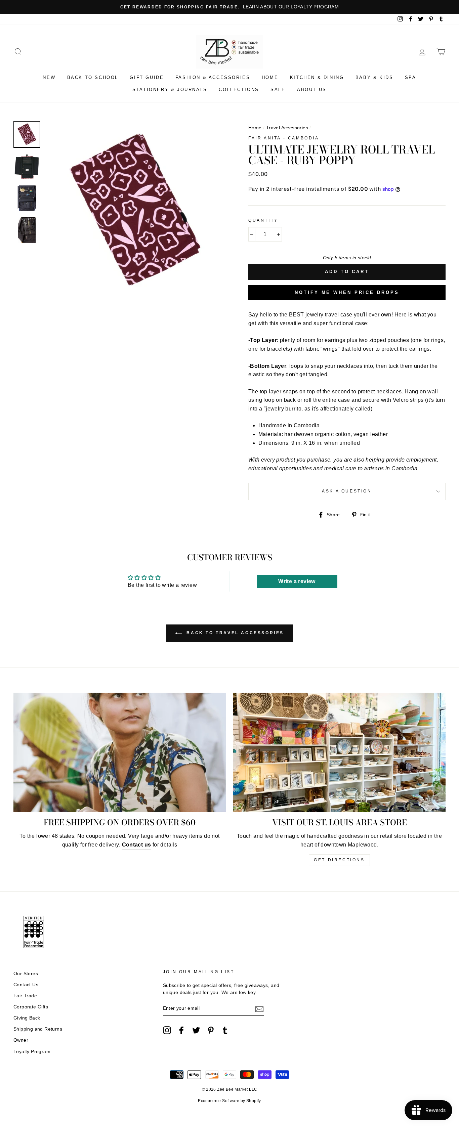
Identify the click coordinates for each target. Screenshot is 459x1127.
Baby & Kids (374, 77)
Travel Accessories (287, 127)
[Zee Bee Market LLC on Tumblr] (225, 1030)
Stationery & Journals (169, 89)
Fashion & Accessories (212, 77)
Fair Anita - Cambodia (283, 138)
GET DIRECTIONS (339, 860)
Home (270, 77)
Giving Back (26, 1018)
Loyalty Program (31, 1051)
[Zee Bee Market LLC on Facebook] (181, 1030)
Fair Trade (25, 995)
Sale (277, 89)
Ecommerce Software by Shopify (229, 1100)
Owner (20, 1040)
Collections (239, 89)
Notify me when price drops (347, 292)
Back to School (92, 77)
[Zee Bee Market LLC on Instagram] (167, 1030)
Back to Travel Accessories (234, 633)
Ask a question (347, 491)
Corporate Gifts (30, 1006)
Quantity (263, 220)
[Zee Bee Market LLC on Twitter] (196, 1030)
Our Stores (25, 973)
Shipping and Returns (37, 1029)
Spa (410, 77)
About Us (312, 89)
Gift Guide (147, 77)
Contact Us (25, 984)
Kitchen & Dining (317, 77)
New (49, 77)
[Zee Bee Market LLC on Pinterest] (211, 1030)
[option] (229, 7)
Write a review (297, 581)
